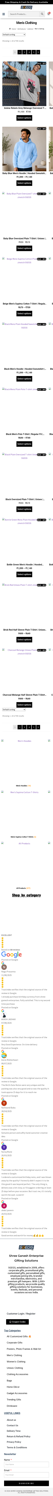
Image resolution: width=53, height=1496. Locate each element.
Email (7, 1470)
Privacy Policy (14, 1442)
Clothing (30, 29)
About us (11, 1420)
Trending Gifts (14, 1399)
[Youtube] (31, 1302)
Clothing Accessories (17, 1374)
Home (14, 29)
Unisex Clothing (15, 1368)
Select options (24, 118)
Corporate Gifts (14, 1342)
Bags (9, 1380)
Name (7, 1460)
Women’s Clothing (16, 1361)
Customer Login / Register (21, 1313)
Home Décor (13, 1387)
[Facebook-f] (12, 1302)
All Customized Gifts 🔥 (19, 1336)
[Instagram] (21, 1302)
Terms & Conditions (17, 1447)
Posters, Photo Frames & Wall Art (24, 1349)
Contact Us (12, 1425)
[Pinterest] (40, 1302)
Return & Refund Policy (18, 1436)
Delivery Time (14, 1431)
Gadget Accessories (17, 1393)
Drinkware (12, 1406)
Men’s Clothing (14, 1355)
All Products (22, 29)
